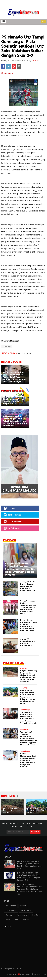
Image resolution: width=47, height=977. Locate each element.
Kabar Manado (11, 910)
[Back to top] (40, 971)
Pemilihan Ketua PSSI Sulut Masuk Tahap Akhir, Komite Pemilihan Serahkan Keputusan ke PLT (29, 865)
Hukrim (23, 905)
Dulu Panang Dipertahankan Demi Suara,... (36, 810)
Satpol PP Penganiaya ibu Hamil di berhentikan (27, 642)
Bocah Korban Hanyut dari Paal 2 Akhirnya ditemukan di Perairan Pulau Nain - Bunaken (28, 625)
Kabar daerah (26, 910)
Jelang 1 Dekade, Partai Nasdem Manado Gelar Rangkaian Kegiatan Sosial (27, 586)
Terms (14, 826)
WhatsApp (8, 73)
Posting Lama (24, 353)
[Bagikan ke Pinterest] (14, 66)
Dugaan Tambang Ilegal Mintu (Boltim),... (10, 810)
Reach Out (37, 823)
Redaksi (26, 919)
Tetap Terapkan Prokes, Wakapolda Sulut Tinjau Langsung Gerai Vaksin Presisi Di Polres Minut (28, 607)
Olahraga (9, 915)
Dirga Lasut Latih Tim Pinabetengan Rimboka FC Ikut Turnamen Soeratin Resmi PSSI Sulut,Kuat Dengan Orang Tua (29, 889)
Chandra (35, 60)
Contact (30, 826)
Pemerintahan (22, 915)
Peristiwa (35, 915)
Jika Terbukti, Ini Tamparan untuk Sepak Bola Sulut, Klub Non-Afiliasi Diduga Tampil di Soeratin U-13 (28, 876)
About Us (14, 823)
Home (4, 823)
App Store (25, 823)
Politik (8, 919)
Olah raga (7, 346)
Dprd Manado (11, 905)
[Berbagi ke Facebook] (3, 66)
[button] (3, 21)
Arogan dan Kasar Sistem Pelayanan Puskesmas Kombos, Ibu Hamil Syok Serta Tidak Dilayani (20, 569)
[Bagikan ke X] (8, 66)
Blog (22, 826)
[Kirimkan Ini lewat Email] (19, 66)
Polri (16, 919)
